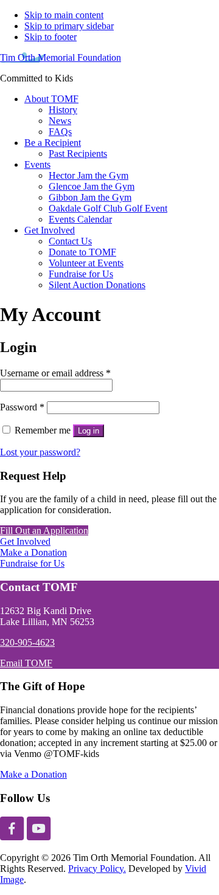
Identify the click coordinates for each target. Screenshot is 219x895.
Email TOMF (26, 663)
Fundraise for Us (32, 563)
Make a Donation (33, 552)
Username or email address (55, 373)
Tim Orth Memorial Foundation (60, 57)
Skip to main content (63, 15)
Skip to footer (50, 37)
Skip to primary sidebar (69, 26)
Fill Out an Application (44, 530)
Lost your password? (40, 452)
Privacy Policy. (97, 868)
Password (22, 407)
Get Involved (25, 541)
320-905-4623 (27, 642)
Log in (88, 430)
